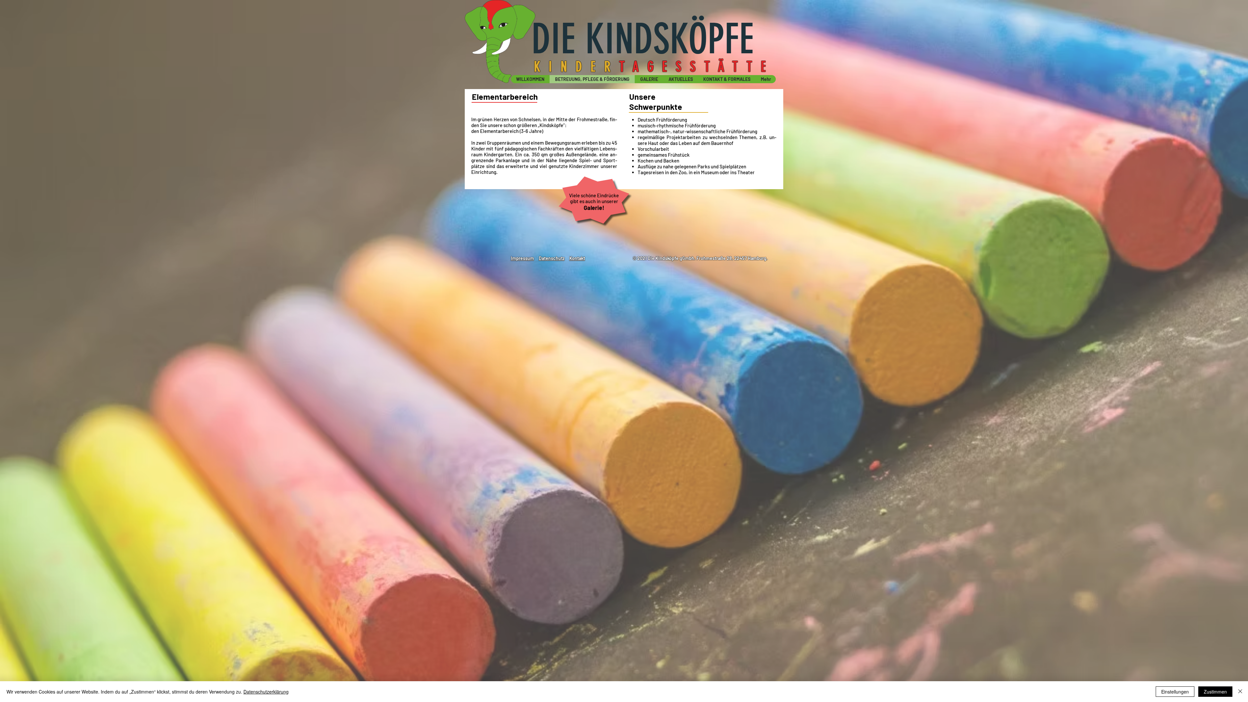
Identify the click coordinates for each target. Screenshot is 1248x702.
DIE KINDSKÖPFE (642, 39)
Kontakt (577, 258)
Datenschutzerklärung (266, 691)
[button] (680, 79)
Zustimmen (1215, 691)
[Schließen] (1240, 691)
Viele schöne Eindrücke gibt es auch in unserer (594, 198)
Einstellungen (1175, 691)
